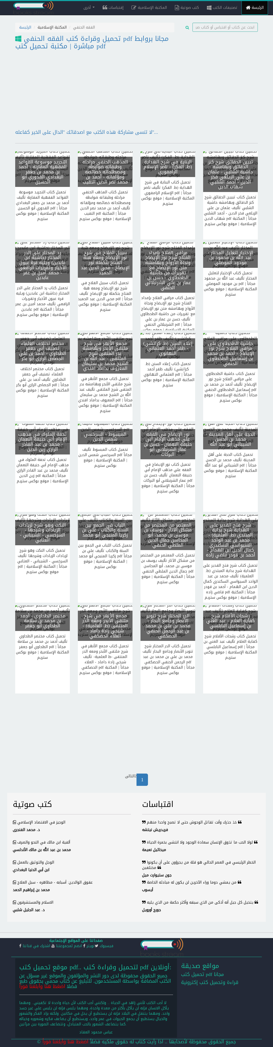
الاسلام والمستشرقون (35, 902)
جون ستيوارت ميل (157, 875)
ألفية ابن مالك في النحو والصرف (43, 842)
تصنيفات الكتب (224, 7)
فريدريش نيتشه (155, 829)
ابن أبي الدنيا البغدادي (31, 869)
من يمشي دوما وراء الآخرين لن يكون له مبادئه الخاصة (192, 882)
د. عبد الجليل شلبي (29, 909)
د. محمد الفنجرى (26, 829)
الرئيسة (257, 7)
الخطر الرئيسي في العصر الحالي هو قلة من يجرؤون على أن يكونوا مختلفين (199, 865)
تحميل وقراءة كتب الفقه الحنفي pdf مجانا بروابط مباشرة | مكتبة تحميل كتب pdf (92, 42)
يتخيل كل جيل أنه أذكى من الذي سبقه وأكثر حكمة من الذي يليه (200, 902)
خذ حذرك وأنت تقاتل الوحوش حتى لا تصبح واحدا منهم (192, 822)
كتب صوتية (189, 7)
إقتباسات (115, 7)
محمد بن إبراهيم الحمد (31, 889)
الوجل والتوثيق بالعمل (35, 862)
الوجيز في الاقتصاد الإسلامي (41, 822)
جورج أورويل (151, 909)
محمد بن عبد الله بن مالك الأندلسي (42, 849)
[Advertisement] (220, 65)
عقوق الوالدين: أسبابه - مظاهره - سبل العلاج (55, 882)
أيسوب (147, 889)
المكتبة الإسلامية (151, 7)
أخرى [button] (87, 7)
